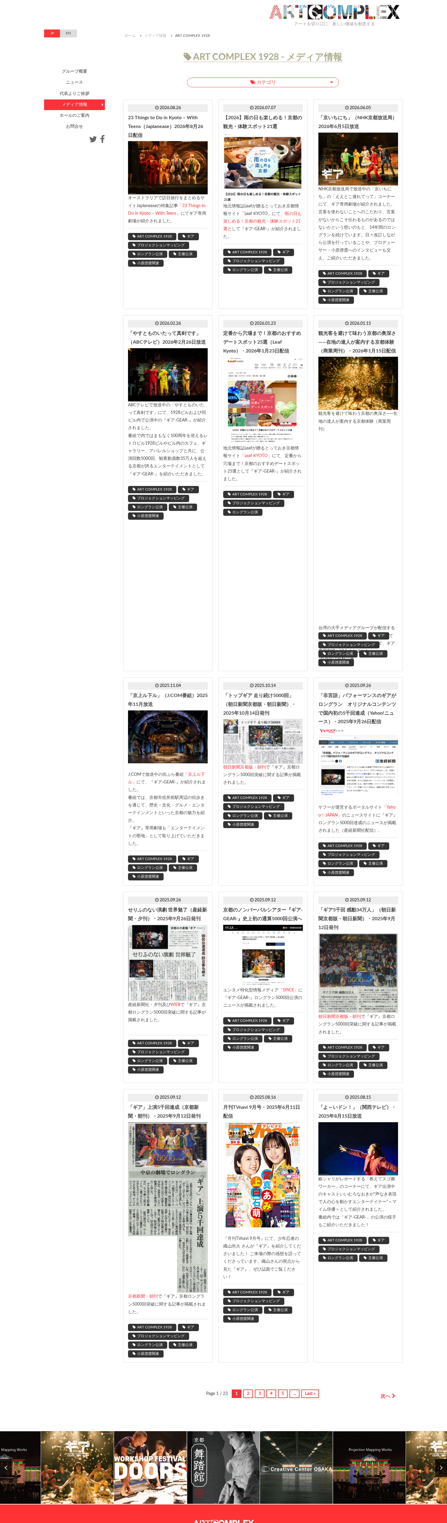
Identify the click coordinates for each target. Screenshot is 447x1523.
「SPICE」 (288, 990)
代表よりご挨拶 (74, 94)
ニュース (74, 82)
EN (68, 33)
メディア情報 (155, 35)
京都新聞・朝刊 (143, 1296)
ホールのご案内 (74, 115)
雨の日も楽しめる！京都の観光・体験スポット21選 (262, 221)
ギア (190, 236)
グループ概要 (74, 71)
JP (52, 33)
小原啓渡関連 (148, 263)
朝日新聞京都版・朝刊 (244, 767)
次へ (385, 1396)
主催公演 (185, 254)
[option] (77, 1467)
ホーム (130, 35)
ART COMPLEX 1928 (154, 236)
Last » (310, 1394)
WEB (175, 1005)
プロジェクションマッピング (161, 245)
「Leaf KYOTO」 (256, 456)
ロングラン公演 (150, 254)
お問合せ (74, 126)
